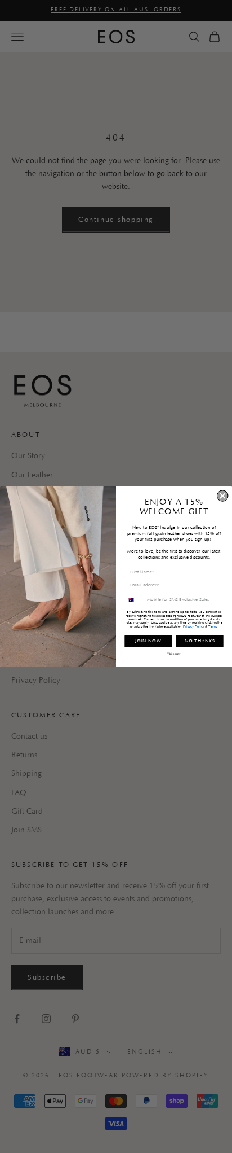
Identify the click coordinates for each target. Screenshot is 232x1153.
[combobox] (134, 599)
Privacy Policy (193, 626)
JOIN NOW (148, 640)
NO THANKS (200, 640)
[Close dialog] (222, 495)
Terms (212, 626)
